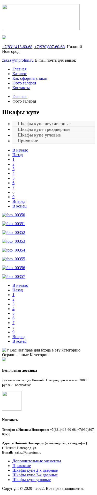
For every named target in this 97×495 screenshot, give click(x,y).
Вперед (18, 201)
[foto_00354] (13, 250)
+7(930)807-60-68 (49, 47)
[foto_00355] (13, 259)
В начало (20, 150)
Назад (17, 155)
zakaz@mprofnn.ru (18, 60)
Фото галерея (24, 83)
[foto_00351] (13, 223)
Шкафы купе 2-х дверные (35, 470)
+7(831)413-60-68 (17, 47)
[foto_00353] (13, 241)
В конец (19, 206)
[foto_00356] (13, 268)
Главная (19, 69)
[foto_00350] (13, 215)
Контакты (21, 87)
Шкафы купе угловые (31, 479)
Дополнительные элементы (36, 461)
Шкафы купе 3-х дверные (35, 475)
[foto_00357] (13, 276)
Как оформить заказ (29, 78)
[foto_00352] (13, 232)
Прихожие (28, 140)
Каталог (19, 73)
